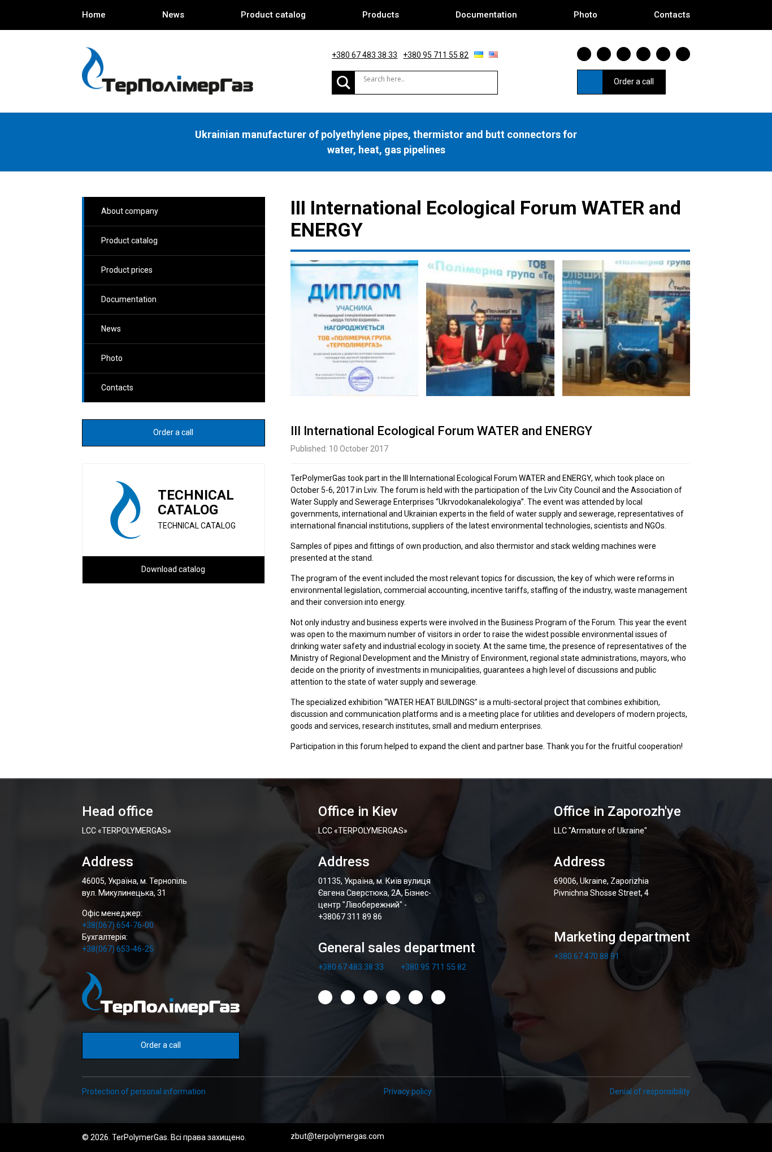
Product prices (127, 269)
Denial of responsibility (650, 1091)
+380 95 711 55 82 (436, 54)
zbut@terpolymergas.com (337, 1136)
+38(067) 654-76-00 (118, 925)
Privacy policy (408, 1091)
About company (129, 211)
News (173, 15)
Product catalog (273, 15)
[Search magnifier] (343, 82)
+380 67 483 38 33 (364, 54)
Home (94, 15)
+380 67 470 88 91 (586, 956)
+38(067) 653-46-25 (118, 948)
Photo (585, 15)
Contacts (672, 15)
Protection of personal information (144, 1091)
